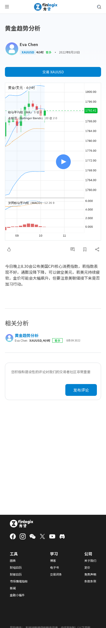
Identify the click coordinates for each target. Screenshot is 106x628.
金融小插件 (17, 595)
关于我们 (90, 561)
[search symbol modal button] (99, 7)
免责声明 (90, 574)
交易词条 (56, 574)
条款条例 (90, 581)
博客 (53, 561)
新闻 (13, 588)
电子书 (54, 567)
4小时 (40, 52)
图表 (13, 561)
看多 (49, 52)
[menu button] (7, 7)
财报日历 (16, 574)
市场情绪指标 (19, 581)
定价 (87, 567)
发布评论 (81, 390)
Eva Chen (29, 44)
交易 (53, 71)
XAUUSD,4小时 (39, 340)
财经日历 (16, 567)
